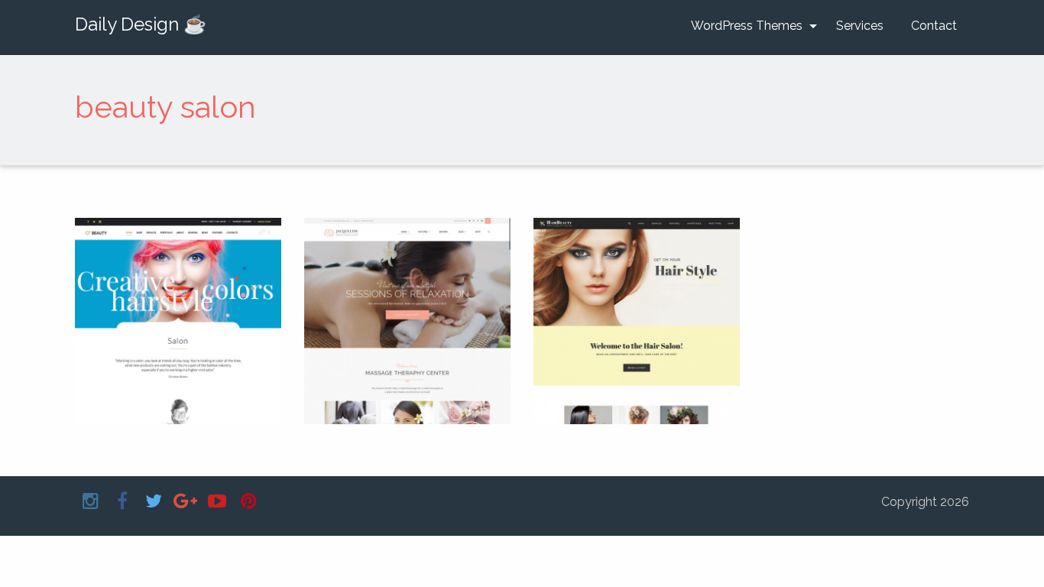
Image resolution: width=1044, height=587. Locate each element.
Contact (934, 25)
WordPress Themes (746, 25)
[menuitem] (750, 26)
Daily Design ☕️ (140, 24)
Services (860, 25)
